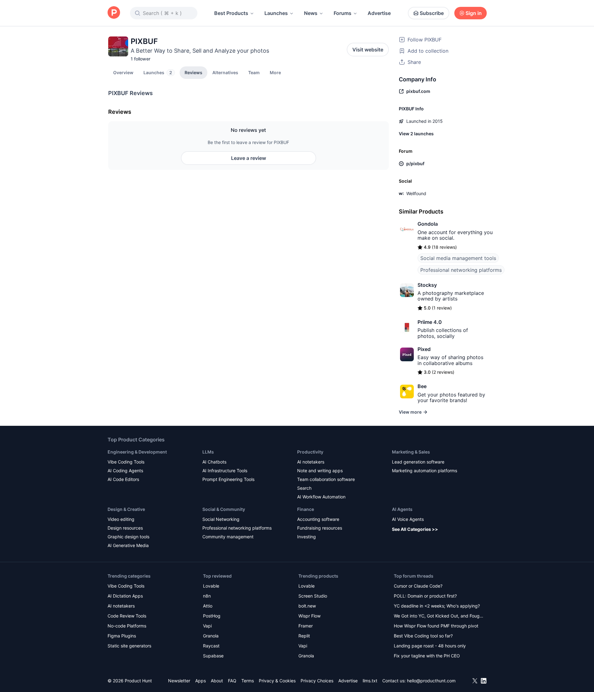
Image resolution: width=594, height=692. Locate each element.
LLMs (208, 451)
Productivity (310, 451)
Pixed (424, 349)
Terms (247, 680)
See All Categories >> (415, 529)
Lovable (211, 586)
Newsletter (179, 680)
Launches (276, 13)
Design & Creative (126, 509)
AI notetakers (310, 461)
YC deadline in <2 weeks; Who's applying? (437, 605)
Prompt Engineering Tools (228, 479)
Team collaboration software (326, 479)
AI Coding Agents (125, 470)
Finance (305, 509)
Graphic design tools (128, 536)
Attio (207, 605)
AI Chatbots (214, 461)
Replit (304, 635)
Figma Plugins (122, 635)
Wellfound (416, 193)
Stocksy (427, 285)
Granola (211, 635)
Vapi (207, 625)
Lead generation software (418, 461)
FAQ (232, 680)
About (217, 680)
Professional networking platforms (461, 270)
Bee (422, 386)
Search (304, 488)
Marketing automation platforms (424, 470)
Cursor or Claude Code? (418, 586)
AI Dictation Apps (125, 595)
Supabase (213, 655)
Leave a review (248, 158)
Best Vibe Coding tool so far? (423, 635)
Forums (342, 13)
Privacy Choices (317, 680)
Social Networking (220, 519)
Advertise (379, 13)
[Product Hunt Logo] (114, 13)
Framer (305, 625)
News (310, 13)
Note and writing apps (320, 470)
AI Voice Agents (408, 519)
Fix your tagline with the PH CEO (427, 655)
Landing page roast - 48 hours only (430, 645)
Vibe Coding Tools (126, 461)
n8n (207, 595)
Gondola (428, 224)
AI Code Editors (123, 479)
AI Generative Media (128, 545)
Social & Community (223, 509)
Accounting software (318, 519)
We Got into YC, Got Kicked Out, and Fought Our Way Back (439, 616)
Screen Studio (312, 595)
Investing (306, 536)
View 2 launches (416, 133)
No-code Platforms (127, 625)
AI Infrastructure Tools (224, 470)
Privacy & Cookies (277, 680)
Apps (200, 680)
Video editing (121, 519)
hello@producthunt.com (431, 680)
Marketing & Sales (411, 451)
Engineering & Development (137, 451)
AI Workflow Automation (321, 496)
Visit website (367, 49)
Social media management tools (458, 258)
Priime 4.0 (430, 322)
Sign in (474, 13)
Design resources (125, 528)
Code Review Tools (127, 615)
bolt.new (307, 605)
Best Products (231, 13)
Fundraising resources (319, 528)
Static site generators (129, 645)
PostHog (211, 615)
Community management (228, 536)
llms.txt (370, 680)
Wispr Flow (309, 615)
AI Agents (402, 509)
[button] (275, 72)
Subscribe (432, 13)
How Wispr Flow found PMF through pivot (436, 625)
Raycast (211, 645)
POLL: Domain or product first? (425, 595)
